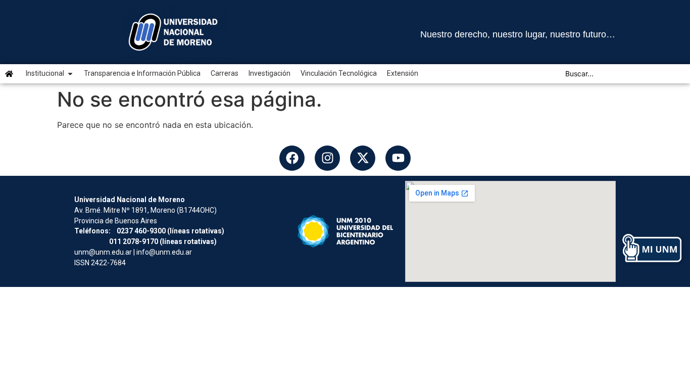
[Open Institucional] (70, 73)
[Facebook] (292, 158)
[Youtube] (398, 158)
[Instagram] (327, 158)
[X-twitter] (362, 158)
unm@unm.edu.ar (103, 252)
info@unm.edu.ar (164, 252)
